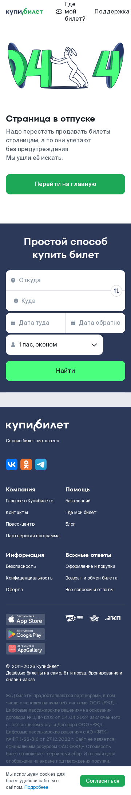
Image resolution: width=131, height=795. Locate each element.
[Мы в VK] (11, 464)
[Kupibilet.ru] (24, 12)
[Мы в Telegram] (41, 464)
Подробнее (36, 787)
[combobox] (65, 280)
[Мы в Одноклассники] (26, 464)
